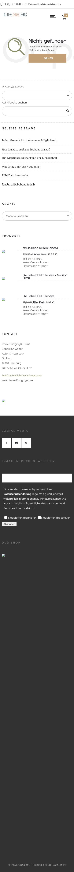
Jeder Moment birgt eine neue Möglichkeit (29, 140)
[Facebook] (6, 443)
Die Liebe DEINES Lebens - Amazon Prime (45, 277)
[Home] (15, 15)
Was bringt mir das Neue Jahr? (21, 166)
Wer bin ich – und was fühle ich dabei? (26, 149)
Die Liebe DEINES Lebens (38, 296)
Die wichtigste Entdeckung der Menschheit (29, 158)
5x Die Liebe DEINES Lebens (40, 248)
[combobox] (37, 95)
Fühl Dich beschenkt (15, 175)
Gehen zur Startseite (51, 59)
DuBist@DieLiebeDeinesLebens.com (45, 4)
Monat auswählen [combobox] (17, 216)
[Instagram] (16, 443)
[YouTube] (26, 443)
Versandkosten (39, 262)
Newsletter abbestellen (55, 517)
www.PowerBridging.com (17, 380)
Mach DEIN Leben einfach (18, 184)
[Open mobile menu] (54, 16)
